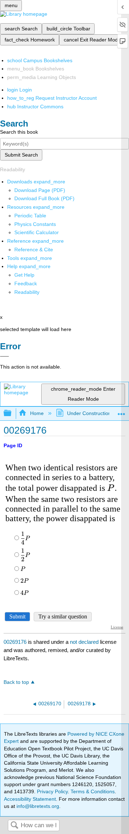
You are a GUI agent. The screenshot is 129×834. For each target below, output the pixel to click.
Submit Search (21, 155)
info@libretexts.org (37, 806)
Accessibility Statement (30, 799)
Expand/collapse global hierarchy (12, 413)
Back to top (16, 682)
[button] (25, 283)
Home (37, 413)
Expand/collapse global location (121, 411)
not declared (85, 642)
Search (14, 825)
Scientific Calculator (36, 232)
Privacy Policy (52, 791)
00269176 (15, 642)
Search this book (19, 132)
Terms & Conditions (93, 791)
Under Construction (89, 413)
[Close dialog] (4, 356)
